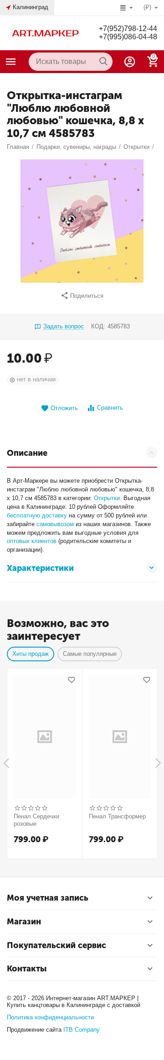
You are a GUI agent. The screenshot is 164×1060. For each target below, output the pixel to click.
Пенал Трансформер (117, 816)
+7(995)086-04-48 (128, 37)
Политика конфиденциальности (50, 1017)
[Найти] (103, 62)
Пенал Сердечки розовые (36, 820)
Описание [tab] (27, 453)
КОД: (98, 326)
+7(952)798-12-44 (128, 28)
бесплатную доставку (37, 515)
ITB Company (81, 1029)
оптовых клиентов (31, 541)
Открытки (107, 498)
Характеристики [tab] (40, 568)
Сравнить (110, 407)
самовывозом (55, 524)
